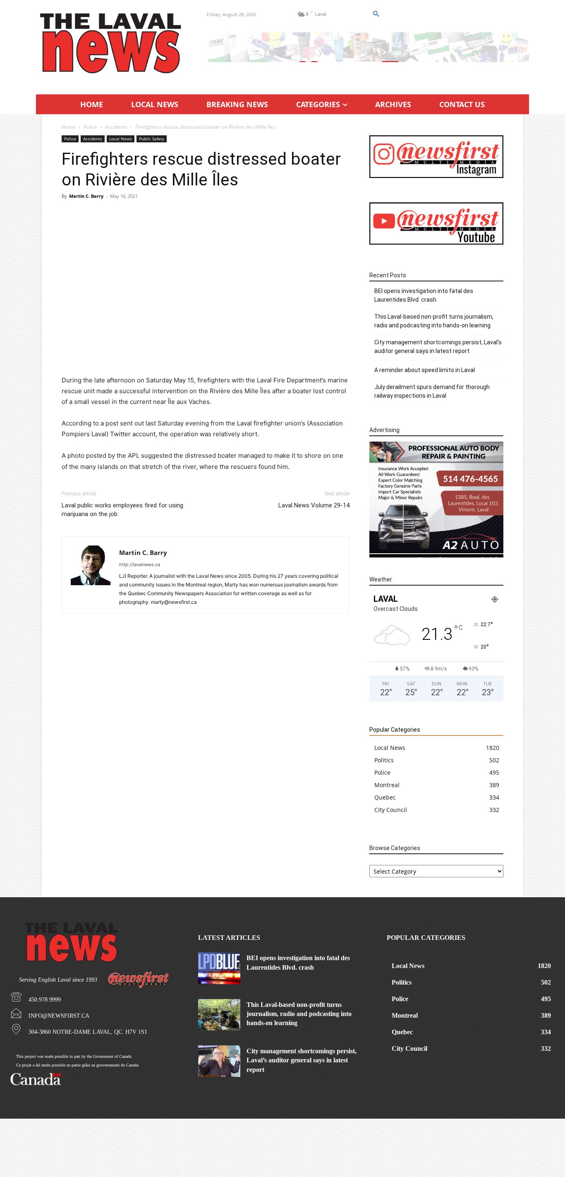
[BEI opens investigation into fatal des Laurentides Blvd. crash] (219, 968)
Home (69, 126)
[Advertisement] (206, 266)
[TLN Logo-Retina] (111, 43)
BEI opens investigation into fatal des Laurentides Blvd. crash (423, 295)
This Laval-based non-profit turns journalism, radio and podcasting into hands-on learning (433, 321)
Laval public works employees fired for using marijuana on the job (122, 510)
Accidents (116, 126)
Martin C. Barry (86, 196)
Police (90, 126)
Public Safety (151, 139)
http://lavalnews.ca (139, 564)
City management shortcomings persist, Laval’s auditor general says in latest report (438, 346)
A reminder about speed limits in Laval (424, 370)
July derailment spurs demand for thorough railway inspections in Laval (432, 391)
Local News (120, 139)
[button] (375, 14)
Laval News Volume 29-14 (314, 505)
